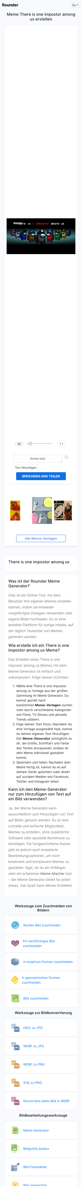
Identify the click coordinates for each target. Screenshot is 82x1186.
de (74, 5)
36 (19, 443)
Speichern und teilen (41, 476)
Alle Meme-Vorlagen (41, 538)
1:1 (61, 444)
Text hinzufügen (25, 467)
